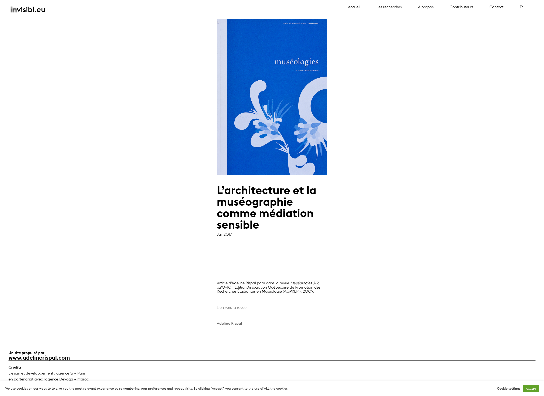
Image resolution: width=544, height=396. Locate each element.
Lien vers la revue (231, 307)
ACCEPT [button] (531, 388)
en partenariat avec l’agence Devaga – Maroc (48, 379)
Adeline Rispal (229, 323)
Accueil (354, 7)
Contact (496, 7)
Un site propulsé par (26, 352)
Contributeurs (461, 7)
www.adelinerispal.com (39, 357)
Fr (521, 7)
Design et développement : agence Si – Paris (46, 373)
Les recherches (389, 7)
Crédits (14, 367)
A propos (426, 7)
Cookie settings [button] (508, 388)
